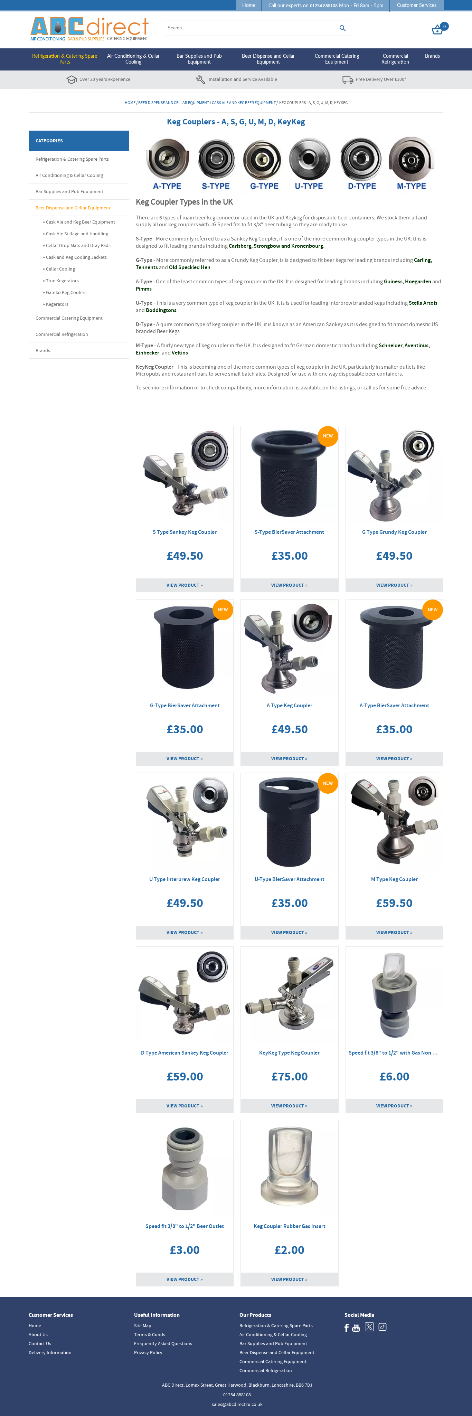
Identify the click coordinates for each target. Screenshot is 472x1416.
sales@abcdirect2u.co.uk (237, 1404)
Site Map (142, 1325)
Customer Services (416, 5)
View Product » (185, 585)
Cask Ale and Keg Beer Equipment (244, 102)
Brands (432, 56)
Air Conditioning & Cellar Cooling (133, 59)
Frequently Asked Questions (163, 1343)
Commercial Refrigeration (395, 59)
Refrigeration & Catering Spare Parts (64, 59)
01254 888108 (237, 1394)
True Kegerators (62, 280)
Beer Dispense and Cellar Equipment (268, 59)
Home (248, 5)
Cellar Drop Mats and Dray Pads (78, 245)
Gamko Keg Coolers (66, 292)
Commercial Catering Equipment (337, 59)
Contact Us (40, 1343)
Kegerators (57, 304)
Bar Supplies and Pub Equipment (199, 59)
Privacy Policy (148, 1352)
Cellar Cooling (60, 269)
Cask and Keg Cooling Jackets (76, 257)
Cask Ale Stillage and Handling (77, 233)
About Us (38, 1334)
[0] (437, 34)
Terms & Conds (149, 1334)
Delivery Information (50, 1352)
